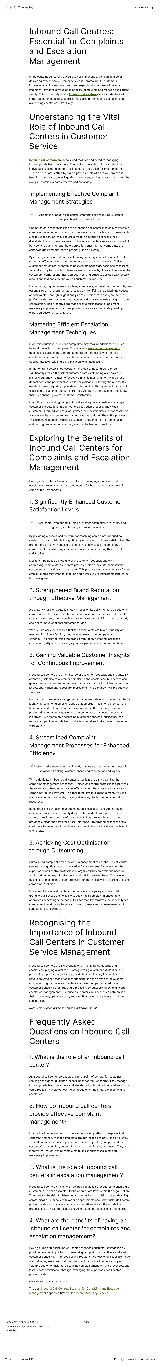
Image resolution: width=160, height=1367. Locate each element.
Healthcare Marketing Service (89, 1293)
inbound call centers (83, 94)
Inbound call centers (43, 160)
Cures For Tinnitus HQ (19, 7)
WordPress (148, 1359)
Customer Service (15, 1326)
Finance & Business (38, 1326)
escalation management (104, 348)
